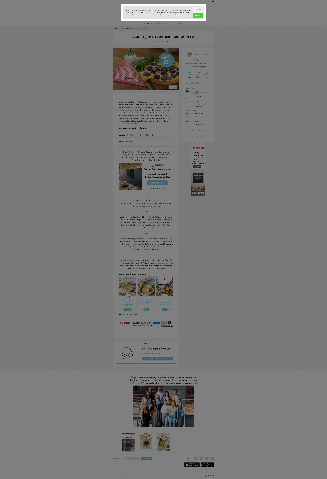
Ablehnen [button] (198, 10)
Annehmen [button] (198, 15)
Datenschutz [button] (177, 15)
